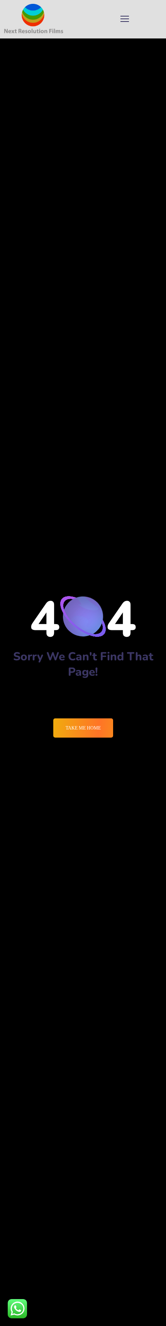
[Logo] (33, 19)
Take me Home (83, 728)
